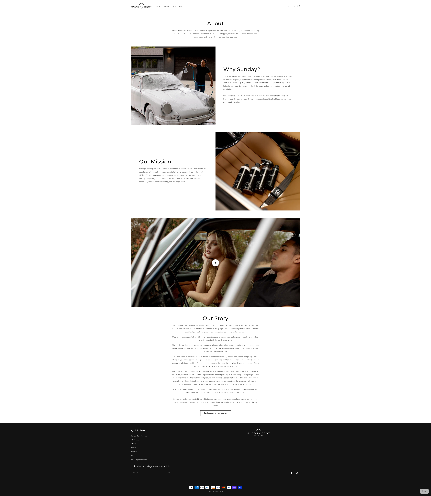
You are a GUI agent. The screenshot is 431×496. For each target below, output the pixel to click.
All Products (135, 440)
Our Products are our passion (215, 413)
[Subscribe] (169, 472)
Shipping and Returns (139, 460)
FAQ (132, 456)
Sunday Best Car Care (139, 436)
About (133, 444)
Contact (134, 452)
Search (133, 448)
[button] (288, 6)
